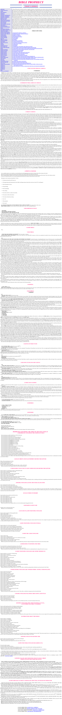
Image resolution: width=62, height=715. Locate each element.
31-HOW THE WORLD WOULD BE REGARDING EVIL (21, 63)
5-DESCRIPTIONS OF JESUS (17, 36)
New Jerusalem (3, 41)
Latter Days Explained (4, 36)
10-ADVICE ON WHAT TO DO (17, 41)
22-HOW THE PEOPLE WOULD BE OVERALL (20, 53)
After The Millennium (3, 12)
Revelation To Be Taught (4, 50)
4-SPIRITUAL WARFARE (16, 35)
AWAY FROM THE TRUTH (18, 65)
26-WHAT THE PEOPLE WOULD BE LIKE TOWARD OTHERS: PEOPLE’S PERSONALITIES (28, 57)
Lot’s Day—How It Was (4, 37)
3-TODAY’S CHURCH (16, 34)
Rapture (2, 48)
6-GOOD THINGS (15, 37)
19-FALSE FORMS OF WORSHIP (17, 50)
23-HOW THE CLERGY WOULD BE (18, 54)
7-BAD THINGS (15, 38)
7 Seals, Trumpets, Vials (4, 10)
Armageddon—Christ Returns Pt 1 (5, 15)
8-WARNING (14, 39)
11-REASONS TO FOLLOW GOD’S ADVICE (19, 42)
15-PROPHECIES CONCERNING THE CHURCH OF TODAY (22, 46)
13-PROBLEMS (15, 44)
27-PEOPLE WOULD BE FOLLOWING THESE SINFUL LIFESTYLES (23, 58)
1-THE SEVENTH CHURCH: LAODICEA (19, 32)
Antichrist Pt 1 (3, 13)
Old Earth (2, 43)
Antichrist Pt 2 (3, 14)
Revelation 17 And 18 (4, 51)
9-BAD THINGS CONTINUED (17, 40)
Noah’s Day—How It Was (4, 42)
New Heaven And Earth (4, 40)
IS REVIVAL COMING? (32, 707)
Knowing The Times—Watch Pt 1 (5, 32)
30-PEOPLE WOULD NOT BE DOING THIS (19, 62)
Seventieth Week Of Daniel (4, 61)
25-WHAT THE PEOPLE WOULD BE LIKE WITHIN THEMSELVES (23, 56)
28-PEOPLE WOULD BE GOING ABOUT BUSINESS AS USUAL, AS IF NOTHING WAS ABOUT (28, 59)
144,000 (2, 11)
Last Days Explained (3, 35)
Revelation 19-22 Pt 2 (4, 53)
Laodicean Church (3, 34)
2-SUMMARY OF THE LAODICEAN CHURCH (20, 33)
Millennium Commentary (4, 39)
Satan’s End (2, 59)
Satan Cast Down (3, 58)
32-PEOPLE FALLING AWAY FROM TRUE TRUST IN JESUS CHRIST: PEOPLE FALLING (27, 64)
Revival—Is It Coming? (4, 55)
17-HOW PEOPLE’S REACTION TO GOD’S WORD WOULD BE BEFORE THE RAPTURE (27, 48)
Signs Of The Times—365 (4, 62)
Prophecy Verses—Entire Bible (5, 47)
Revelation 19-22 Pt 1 (4, 52)
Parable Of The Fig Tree (4, 45)
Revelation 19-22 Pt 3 (4, 54)
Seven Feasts (3, 60)
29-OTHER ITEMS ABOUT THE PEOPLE (19, 61)
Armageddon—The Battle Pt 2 (5, 16)
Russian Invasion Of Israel (4, 57)
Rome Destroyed (3, 56)
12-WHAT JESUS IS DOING (17, 43)
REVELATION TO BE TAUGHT (34, 708)
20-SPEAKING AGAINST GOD (17, 51)
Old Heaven (2, 44)
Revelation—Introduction (4, 49)
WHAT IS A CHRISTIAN (38, 710)
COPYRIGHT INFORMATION (34, 711)
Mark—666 (2, 38)
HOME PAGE (2, 9)
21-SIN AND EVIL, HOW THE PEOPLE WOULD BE (21, 52)
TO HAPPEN (16, 60)
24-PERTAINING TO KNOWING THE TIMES (19, 55)
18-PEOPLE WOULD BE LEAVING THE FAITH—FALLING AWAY (23, 49)
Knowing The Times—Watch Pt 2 (5, 33)
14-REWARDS (14, 45)
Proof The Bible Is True (4, 46)
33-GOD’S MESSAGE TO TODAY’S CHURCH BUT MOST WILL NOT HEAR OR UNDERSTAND (28, 66)
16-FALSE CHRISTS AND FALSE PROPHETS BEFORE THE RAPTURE (24, 47)
